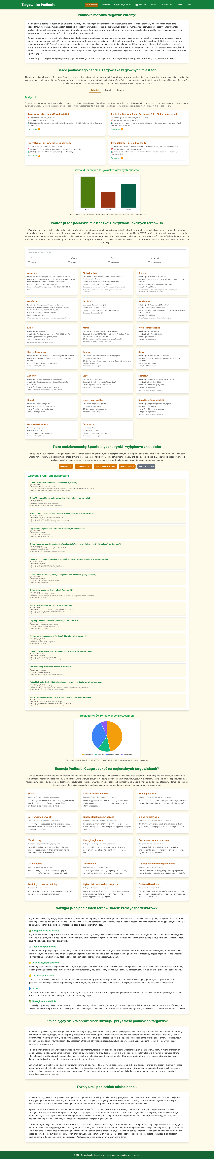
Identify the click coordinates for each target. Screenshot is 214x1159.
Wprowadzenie (91, 5)
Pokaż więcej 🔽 (34, 129)
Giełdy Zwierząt (127, 466)
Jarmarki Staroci (83, 466)
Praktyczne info (167, 5)
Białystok (95, 90)
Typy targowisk (140, 5)
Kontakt (188, 5)
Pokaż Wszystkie (146, 466)
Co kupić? (153, 5)
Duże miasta (105, 5)
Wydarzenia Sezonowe (105, 466)
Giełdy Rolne (65, 466)
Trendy (179, 5)
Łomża (120, 90)
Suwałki (108, 90)
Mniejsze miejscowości (122, 5)
